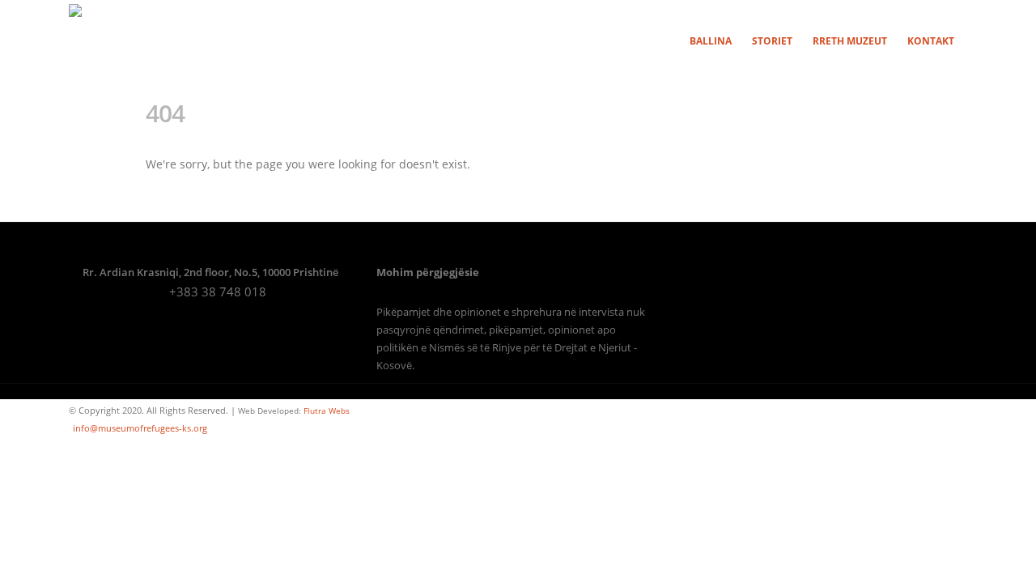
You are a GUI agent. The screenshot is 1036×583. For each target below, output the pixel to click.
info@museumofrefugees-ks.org (140, 428)
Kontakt (930, 41)
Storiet (772, 41)
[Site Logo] (105, 40)
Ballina (711, 41)
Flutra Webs (327, 410)
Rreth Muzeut (850, 41)
